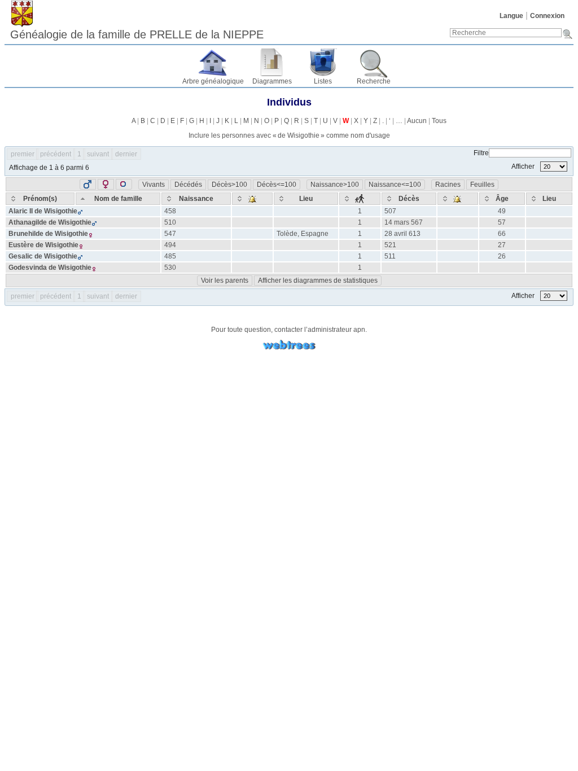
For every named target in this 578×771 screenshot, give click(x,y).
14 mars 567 (403, 222)
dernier (126, 154)
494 (170, 245)
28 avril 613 (402, 234)
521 (390, 245)
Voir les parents (224, 280)
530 (170, 267)
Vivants (153, 185)
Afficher (523, 166)
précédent (55, 154)
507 (390, 211)
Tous (439, 121)
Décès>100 (229, 185)
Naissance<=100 (395, 185)
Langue (511, 16)
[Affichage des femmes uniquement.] (106, 184)
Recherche (374, 81)
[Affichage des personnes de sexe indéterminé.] (124, 184)
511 (390, 256)
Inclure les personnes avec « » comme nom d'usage (289, 135)
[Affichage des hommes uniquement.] (88, 184)
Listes (323, 81)
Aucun (417, 121)
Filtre (481, 153)
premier (22, 154)
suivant (98, 154)
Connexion (547, 16)
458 (170, 211)
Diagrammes (272, 81)
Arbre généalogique (213, 81)
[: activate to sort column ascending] (252, 198)
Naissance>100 (334, 185)
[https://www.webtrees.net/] (289, 345)
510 (170, 222)
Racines (448, 185)
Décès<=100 (276, 185)
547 (170, 234)
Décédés (188, 185)
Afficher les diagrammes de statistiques (318, 280)
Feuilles (482, 185)
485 (170, 256)
